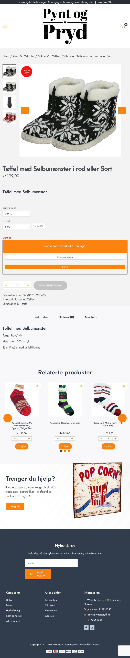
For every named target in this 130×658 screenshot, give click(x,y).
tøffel (25, 304)
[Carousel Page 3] (69, 451)
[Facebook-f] (86, 627)
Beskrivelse (41, 317)
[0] (123, 26)
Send (65, 267)
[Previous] (25, 110)
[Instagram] (92, 627)
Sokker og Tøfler (48, 56)
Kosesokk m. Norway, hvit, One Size (108, 424)
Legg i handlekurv (50, 285)
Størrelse (9, 208)
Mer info (90, 317)
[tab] (41, 317)
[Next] (122, 110)
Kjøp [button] (23, 446)
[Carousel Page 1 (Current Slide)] (61, 451)
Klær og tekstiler (24, 56)
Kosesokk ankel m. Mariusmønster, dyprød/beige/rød (22, 425)
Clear (40, 226)
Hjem (6, 56)
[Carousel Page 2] (65, 451)
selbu (17, 304)
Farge (6, 220)
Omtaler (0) (66, 317)
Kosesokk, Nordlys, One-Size (65, 423)
